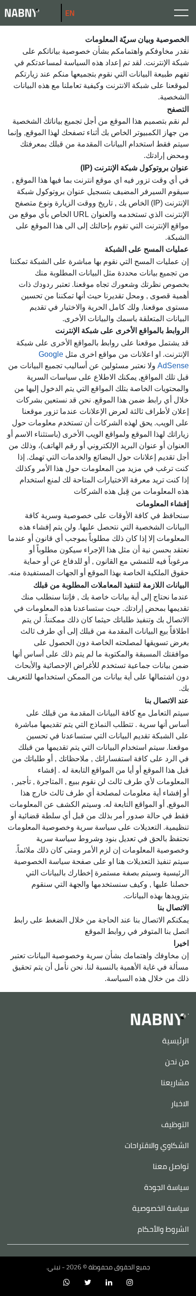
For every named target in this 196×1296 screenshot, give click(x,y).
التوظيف (175, 1124)
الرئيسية (175, 1040)
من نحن (177, 1061)
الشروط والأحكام (163, 1229)
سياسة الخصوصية (160, 1208)
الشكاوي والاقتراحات (157, 1145)
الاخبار (180, 1103)
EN (70, 13)
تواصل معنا (171, 1166)
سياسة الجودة (166, 1187)
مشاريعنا (175, 1082)
